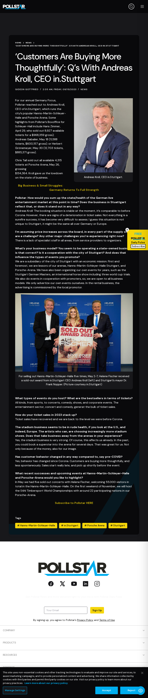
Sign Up (97, 610)
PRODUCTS (9, 642)
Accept (106, 690)
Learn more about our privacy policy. (46, 683)
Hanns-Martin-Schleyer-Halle (36, 525)
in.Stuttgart (69, 525)
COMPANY (9, 630)
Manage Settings (15, 690)
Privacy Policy (85, 620)
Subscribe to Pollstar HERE (74, 503)
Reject (131, 690)
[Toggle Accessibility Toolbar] (140, 690)
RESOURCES (10, 654)
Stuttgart (117, 525)
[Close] (142, 673)
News (84, 89)
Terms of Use (107, 620)
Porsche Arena (94, 525)
